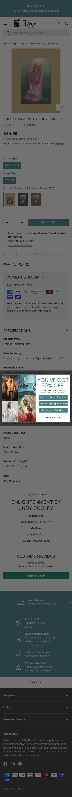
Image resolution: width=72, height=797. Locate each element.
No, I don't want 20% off (53, 417)
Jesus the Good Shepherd (53, 397)
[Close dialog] (4, 376)
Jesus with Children (53, 410)
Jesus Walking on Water (53, 403)
